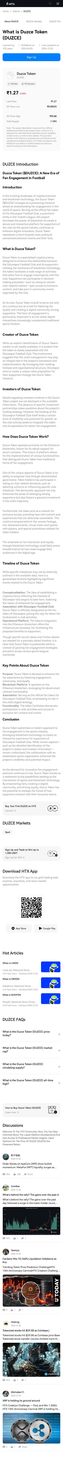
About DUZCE (11, 21)
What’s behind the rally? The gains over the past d (31, 1194)
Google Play (49, 928)
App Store (21, 928)
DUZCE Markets (34, 21)
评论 (8, 1174)
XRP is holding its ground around (21, 1400)
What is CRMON (11, 979)
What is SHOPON (12, 995)
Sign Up (31, 57)
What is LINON (10, 963)
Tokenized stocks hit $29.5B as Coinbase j (26, 1330)
